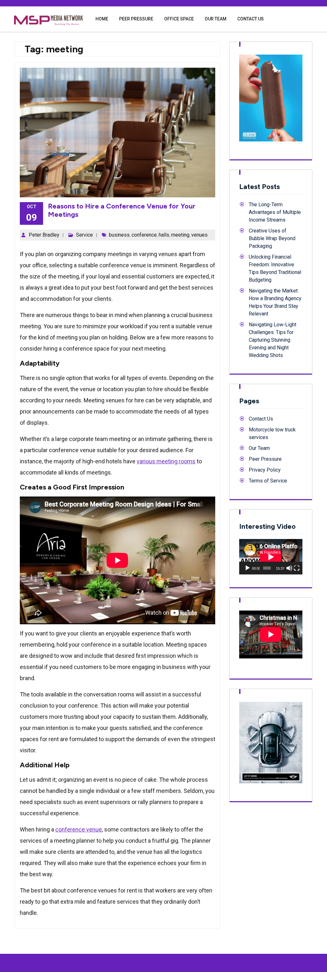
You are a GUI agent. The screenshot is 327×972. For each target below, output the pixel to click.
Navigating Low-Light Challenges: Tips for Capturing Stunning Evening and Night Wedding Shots (272, 340)
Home (101, 18)
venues (199, 235)
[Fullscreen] (296, 568)
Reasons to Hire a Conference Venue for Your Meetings (121, 210)
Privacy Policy (265, 470)
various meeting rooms (166, 461)
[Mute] (289, 568)
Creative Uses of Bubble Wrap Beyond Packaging (272, 238)
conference (144, 235)
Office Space (179, 18)
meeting (180, 235)
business (119, 235)
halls (164, 235)
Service (84, 235)
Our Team (215, 18)
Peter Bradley (44, 235)
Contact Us (250, 18)
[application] (270, 556)
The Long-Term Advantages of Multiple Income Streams (275, 212)
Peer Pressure (136, 18)
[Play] (247, 568)
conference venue (78, 829)
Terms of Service (268, 481)
